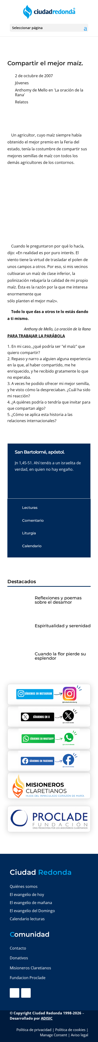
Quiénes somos (24, 886)
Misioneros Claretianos (30, 968)
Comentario (33, 520)
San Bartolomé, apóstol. (39, 452)
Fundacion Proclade (27, 977)
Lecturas (30, 507)
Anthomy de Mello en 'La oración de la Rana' (49, 92)
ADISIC (47, 1018)
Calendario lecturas (27, 918)
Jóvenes (22, 83)
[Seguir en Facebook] (14, 993)
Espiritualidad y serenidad (63, 625)
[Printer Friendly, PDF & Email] (76, 116)
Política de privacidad (33, 1029)
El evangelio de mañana (31, 902)
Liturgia (29, 533)
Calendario (32, 546)
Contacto (18, 948)
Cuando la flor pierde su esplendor (60, 656)
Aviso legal (79, 1034)
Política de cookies (70, 1029)
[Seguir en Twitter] (26, 993)
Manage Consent (53, 1034)
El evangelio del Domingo (32, 910)
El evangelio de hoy (27, 894)
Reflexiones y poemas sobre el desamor (58, 600)
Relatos (21, 102)
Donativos (19, 958)
